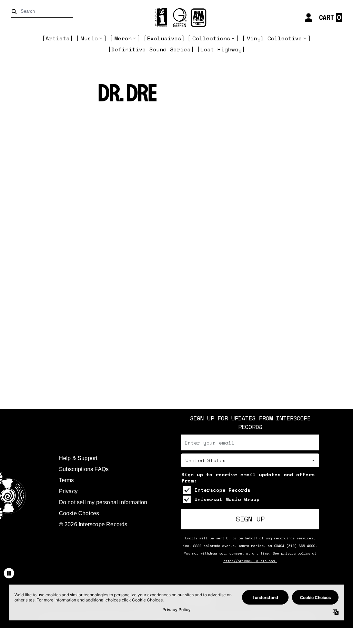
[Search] (15, 12)
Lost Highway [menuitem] (221, 49)
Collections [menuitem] (211, 38)
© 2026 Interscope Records (93, 524)
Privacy (68, 491)
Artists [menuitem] (58, 38)
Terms (66, 480)
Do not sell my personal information (103, 502)
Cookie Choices (79, 513)
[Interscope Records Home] (176, 18)
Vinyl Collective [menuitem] (274, 38)
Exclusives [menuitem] (164, 38)
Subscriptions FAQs (84, 469)
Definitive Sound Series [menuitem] (151, 49)
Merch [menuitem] (123, 38)
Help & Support (78, 458)
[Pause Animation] (9, 573)
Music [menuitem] (89, 38)
